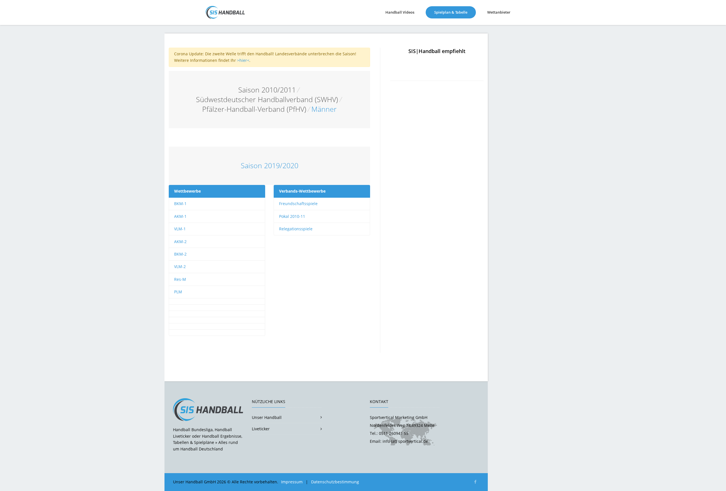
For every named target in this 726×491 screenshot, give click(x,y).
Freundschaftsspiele (298, 203)
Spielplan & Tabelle (455, 12)
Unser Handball (267, 417)
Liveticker (261, 428)
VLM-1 (180, 228)
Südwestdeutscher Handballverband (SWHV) (267, 99)
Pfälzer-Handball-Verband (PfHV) (254, 109)
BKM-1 (180, 203)
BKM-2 (180, 254)
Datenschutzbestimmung (335, 481)
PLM (178, 291)
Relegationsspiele (296, 228)
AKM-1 (180, 216)
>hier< (243, 60)
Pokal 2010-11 (292, 216)
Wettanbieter (498, 12)
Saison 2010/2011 (267, 89)
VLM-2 (180, 266)
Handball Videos (399, 12)
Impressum (292, 481)
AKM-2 (180, 241)
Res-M (180, 279)
